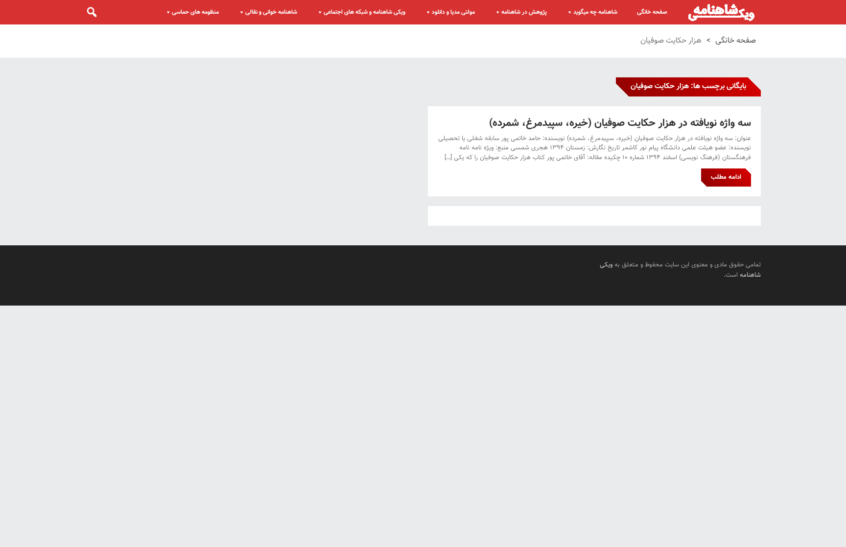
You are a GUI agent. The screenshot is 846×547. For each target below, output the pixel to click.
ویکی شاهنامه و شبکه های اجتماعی (364, 12)
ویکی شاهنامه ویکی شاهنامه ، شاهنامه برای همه (721, 12)
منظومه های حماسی (195, 12)
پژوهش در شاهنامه (524, 12)
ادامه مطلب (726, 177)
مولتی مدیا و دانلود (453, 12)
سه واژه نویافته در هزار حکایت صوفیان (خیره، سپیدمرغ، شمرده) (620, 123)
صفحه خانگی (652, 12)
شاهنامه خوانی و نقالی (271, 12)
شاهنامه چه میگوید (595, 12)
